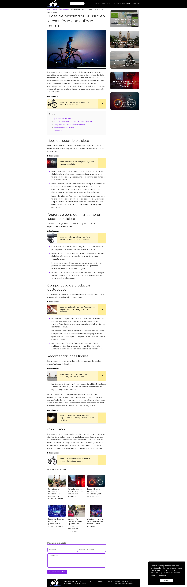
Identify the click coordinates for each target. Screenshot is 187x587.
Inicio (97, 4)
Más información (160, 575)
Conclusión (58, 131)
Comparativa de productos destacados (69, 125)
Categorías (106, 4)
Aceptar (167, 581)
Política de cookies (79, 583)
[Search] (82, 3)
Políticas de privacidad (121, 4)
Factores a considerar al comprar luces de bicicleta (73, 121)
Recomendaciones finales (64, 128)
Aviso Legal (67, 581)
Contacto (136, 4)
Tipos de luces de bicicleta (63, 118)
